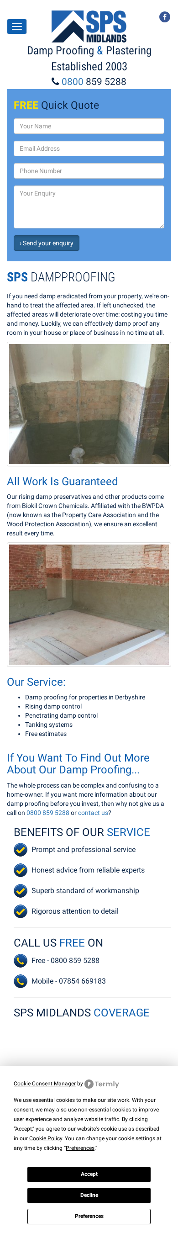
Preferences (89, 1216)
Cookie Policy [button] (45, 1138)
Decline (89, 1195)
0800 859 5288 (47, 812)
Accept (89, 1174)
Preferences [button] (80, 1148)
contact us (93, 812)
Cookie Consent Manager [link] (45, 1083)
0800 (94, 81)
